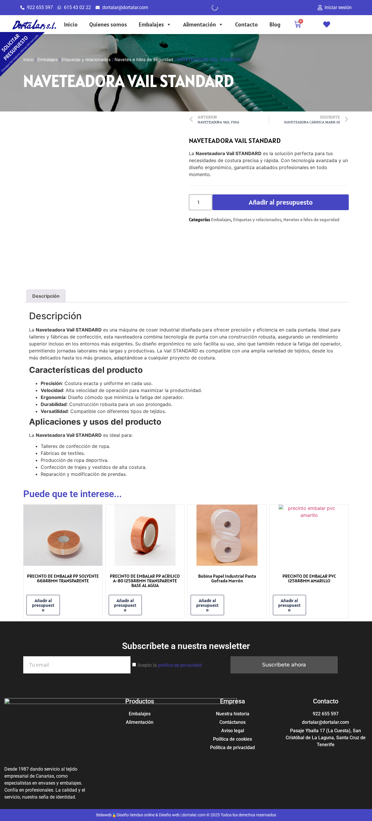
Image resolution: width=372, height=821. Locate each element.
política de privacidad (180, 665)
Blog (274, 24)
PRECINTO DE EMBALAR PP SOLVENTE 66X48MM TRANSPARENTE (63, 578)
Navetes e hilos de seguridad (144, 59)
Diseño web (169, 815)
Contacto (246, 24)
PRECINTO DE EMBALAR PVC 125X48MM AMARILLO (309, 578)
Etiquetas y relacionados (86, 59)
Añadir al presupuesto (281, 202)
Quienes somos (108, 24)
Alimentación (199, 24)
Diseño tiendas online (136, 815)
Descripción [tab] (46, 296)
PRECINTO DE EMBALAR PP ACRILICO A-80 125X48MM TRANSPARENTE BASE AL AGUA (145, 580)
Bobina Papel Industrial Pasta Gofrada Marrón (227, 578)
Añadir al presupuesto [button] (43, 605)
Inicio (71, 24)
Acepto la (169, 665)
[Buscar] (210, 7)
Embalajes (151, 24)
